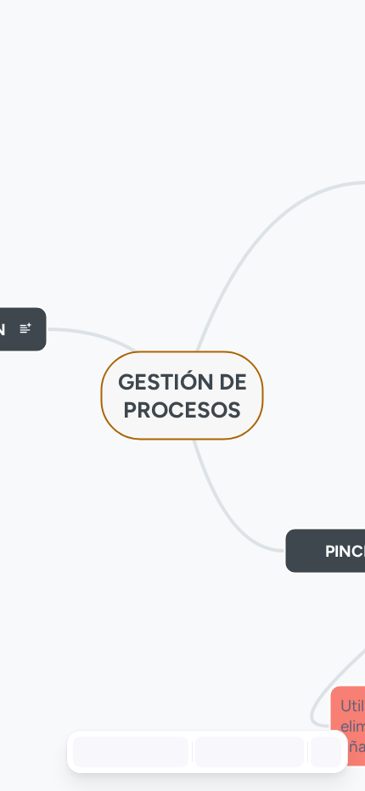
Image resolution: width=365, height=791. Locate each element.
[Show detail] (324, 752)
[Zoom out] (214, 752)
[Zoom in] (285, 752)
